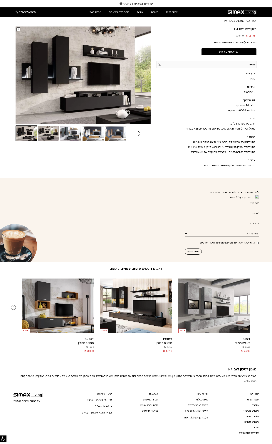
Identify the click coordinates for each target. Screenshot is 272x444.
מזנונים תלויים (251, 421)
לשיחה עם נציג (227, 51)
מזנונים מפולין (236, 20)
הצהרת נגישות (150, 399)
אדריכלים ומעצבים (119, 12)
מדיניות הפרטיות (207, 242)
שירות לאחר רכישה (198, 405)
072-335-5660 (27, 12)
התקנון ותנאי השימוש (230, 242)
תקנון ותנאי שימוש (149, 405)
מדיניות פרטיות (150, 410)
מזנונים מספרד (250, 410)
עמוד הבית (172, 12)
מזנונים (154, 12)
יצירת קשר (95, 12)
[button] (3, 438)
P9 (165, 338)
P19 (85, 338)
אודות (140, 12)
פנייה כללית (202, 399)
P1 (243, 338)
